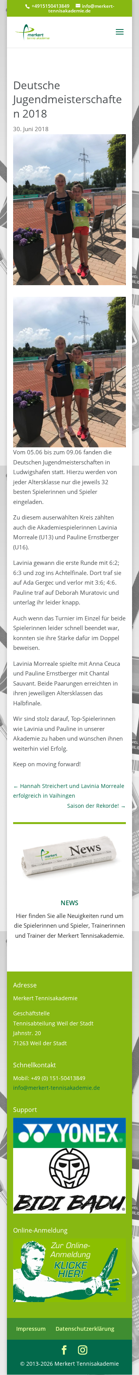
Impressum (31, 1328)
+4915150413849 (50, 6)
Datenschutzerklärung (85, 1328)
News (69, 903)
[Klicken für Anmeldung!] (69, 1300)
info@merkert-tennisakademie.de (56, 1087)
